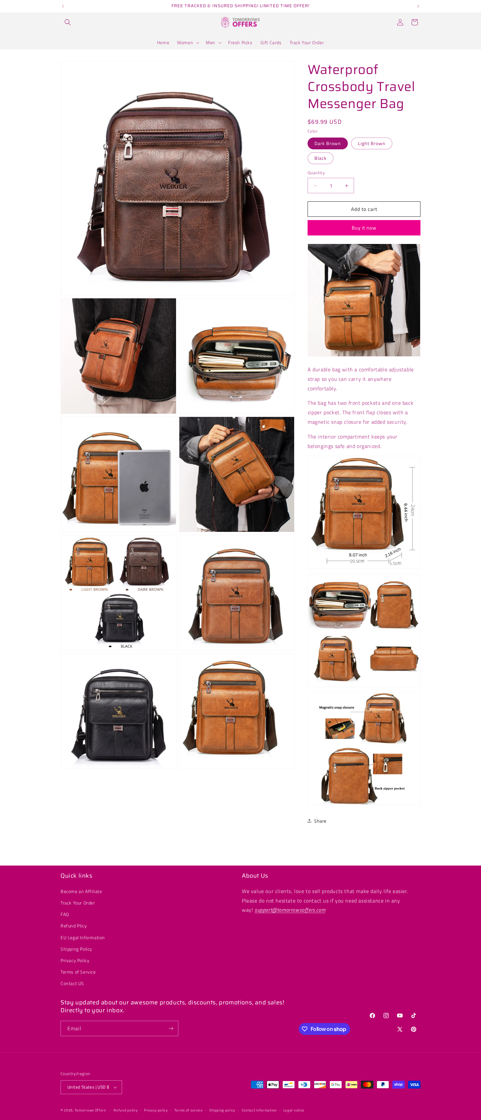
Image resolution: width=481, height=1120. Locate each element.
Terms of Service (78, 971)
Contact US (72, 983)
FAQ (65, 914)
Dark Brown (327, 143)
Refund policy (125, 1110)
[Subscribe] (171, 1028)
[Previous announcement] (63, 6)
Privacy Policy (75, 960)
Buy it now (364, 228)
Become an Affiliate (81, 891)
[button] (68, 22)
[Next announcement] (418, 6)
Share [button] (320, 820)
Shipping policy (222, 1110)
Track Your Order (78, 902)
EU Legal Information (83, 937)
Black (320, 158)
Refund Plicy (74, 925)
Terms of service (188, 1110)
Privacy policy (156, 1110)
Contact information (259, 1110)
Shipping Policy (76, 948)
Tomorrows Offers (90, 1110)
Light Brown (371, 143)
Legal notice (294, 1110)
